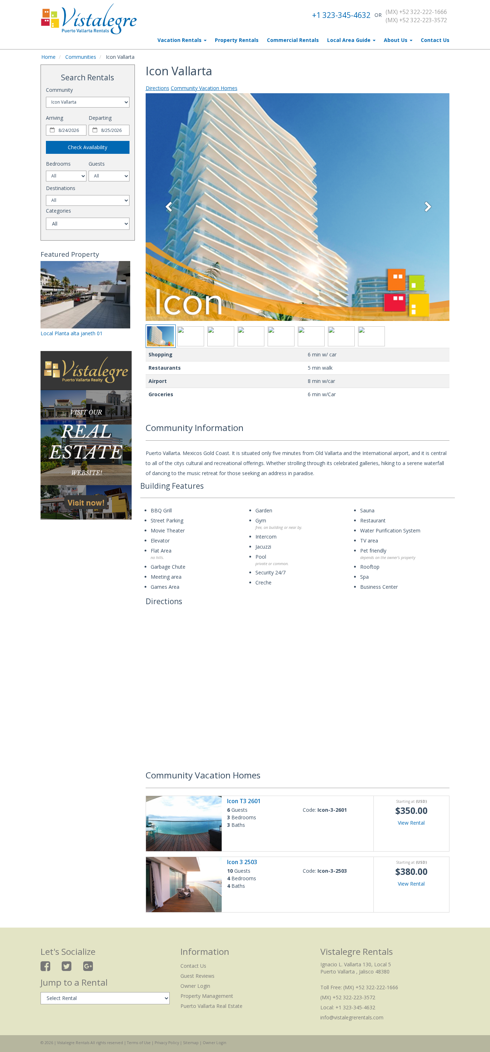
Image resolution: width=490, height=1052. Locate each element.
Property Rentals (237, 40)
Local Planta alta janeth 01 (72, 333)
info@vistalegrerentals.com (351, 1017)
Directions (157, 88)
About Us (396, 40)
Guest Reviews (197, 975)
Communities (80, 56)
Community (59, 89)
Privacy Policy (167, 1042)
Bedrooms (58, 163)
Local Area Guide (349, 40)
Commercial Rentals (293, 40)
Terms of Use (139, 1042)
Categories (58, 210)
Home (48, 56)
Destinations (60, 188)
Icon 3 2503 (242, 862)
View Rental (411, 822)
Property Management (206, 995)
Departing (100, 117)
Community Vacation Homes (204, 88)
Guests (97, 163)
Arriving (54, 117)
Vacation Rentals (180, 40)
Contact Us (435, 40)
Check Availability (87, 147)
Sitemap (191, 1042)
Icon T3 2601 (244, 801)
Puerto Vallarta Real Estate (211, 1006)
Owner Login (195, 985)
